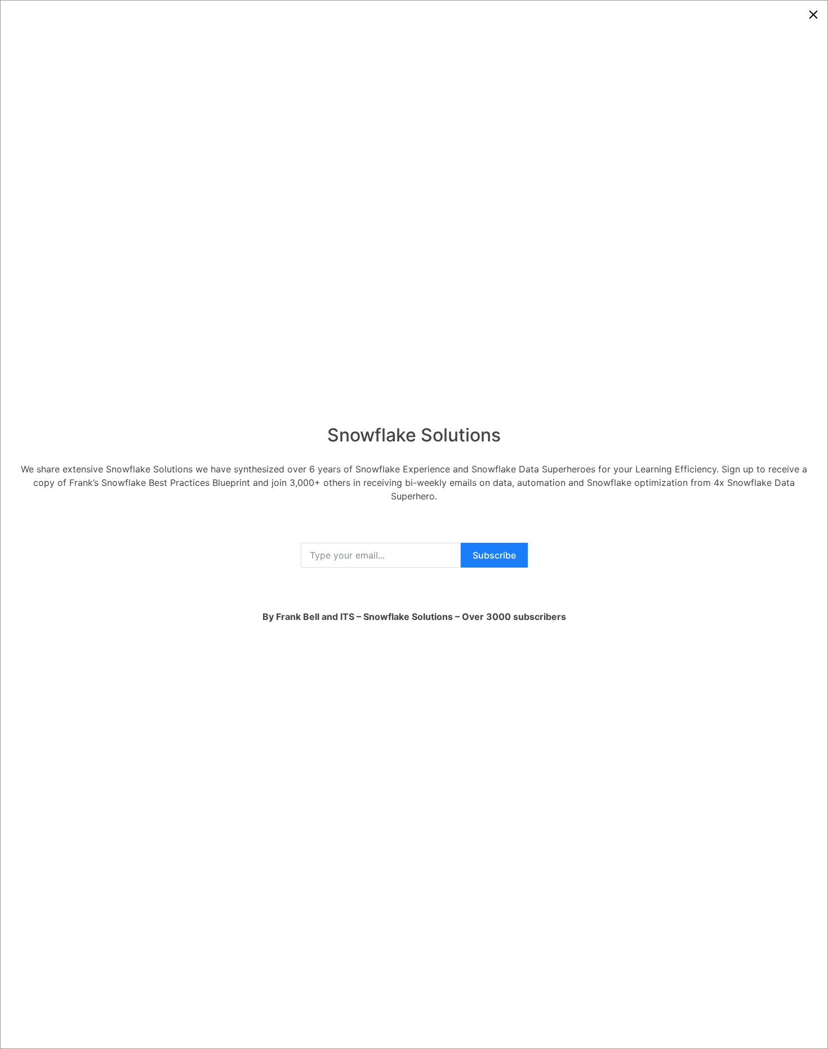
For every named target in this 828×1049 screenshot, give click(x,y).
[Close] (813, 14)
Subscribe (494, 555)
